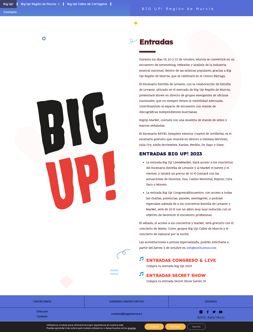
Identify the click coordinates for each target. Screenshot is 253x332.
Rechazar (175, 326)
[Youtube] (220, 311)
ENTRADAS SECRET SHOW (175, 275)
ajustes (132, 328)
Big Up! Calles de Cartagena (87, 4)
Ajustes (196, 326)
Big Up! (8, 4)
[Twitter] (214, 311)
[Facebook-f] (207, 311)
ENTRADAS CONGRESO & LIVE (181, 260)
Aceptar (154, 326)
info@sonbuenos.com (201, 248)
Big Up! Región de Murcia (38, 4)
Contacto (10, 12)
